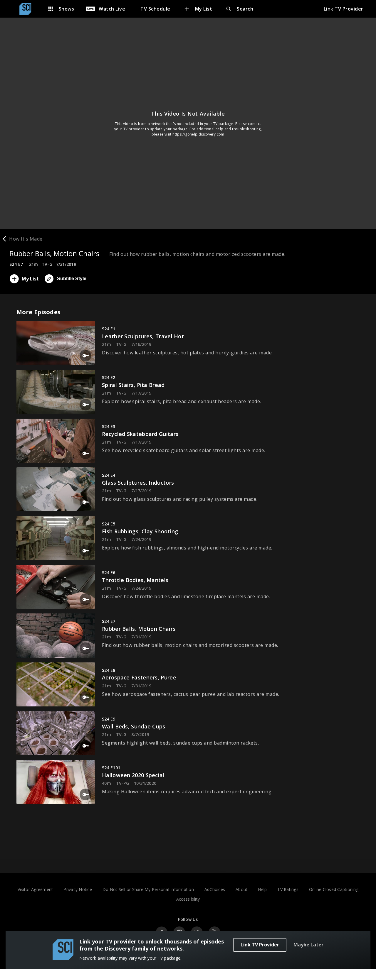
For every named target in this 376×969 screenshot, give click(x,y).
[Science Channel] (28, 9)
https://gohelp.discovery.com (198, 134)
